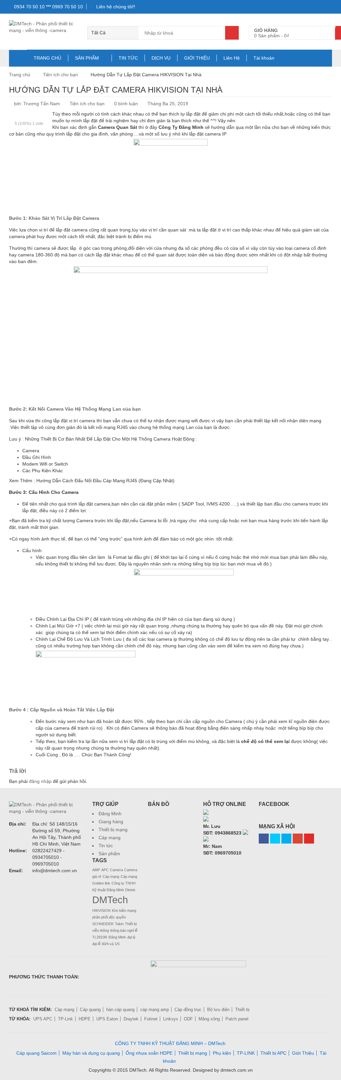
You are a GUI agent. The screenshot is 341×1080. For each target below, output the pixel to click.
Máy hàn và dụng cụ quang (91, 1053)
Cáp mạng (110, 837)
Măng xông (209, 1018)
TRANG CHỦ (47, 58)
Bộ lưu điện (218, 1009)
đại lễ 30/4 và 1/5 (106, 944)
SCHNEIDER (103, 924)
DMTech (110, 899)
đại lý (131, 937)
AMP (96, 870)
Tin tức (106, 845)
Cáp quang (90, 1009)
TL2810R (99, 937)
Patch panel (236, 1018)
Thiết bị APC (273, 1053)
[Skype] (205, 813)
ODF (188, 1018)
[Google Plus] (297, 839)
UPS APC (42, 1018)
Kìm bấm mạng (124, 910)
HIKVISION (101, 910)
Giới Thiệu (303, 1053)
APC (105, 870)
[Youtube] (309, 839)
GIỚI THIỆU (197, 58)
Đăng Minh (110, 813)
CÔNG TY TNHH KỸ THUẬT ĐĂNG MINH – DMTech (170, 1043)
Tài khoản (263, 58)
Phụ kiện (222, 1053)
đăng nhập (40, 781)
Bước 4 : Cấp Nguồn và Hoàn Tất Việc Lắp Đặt (61, 709)
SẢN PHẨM (87, 58)
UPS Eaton (107, 1018)
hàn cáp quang (120, 1009)
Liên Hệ (231, 58)
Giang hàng (111, 821)
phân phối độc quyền (109, 917)
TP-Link (65, 1018)
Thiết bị (242, 1009)
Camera (116, 870)
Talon (119, 924)
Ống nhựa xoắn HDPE (149, 1053)
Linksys (170, 1018)
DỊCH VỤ (161, 58)
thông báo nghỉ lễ (124, 930)
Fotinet (151, 1018)
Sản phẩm (109, 853)
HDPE (85, 1018)
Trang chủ (19, 74)
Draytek (131, 1018)
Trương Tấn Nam (41, 103)
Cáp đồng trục (187, 1009)
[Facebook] (263, 839)
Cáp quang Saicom (36, 1053)
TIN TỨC (128, 58)
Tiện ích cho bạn (60, 74)
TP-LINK (246, 1053)
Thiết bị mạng (113, 829)
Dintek (130, 890)
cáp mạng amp (154, 1009)
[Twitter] (275, 839)
